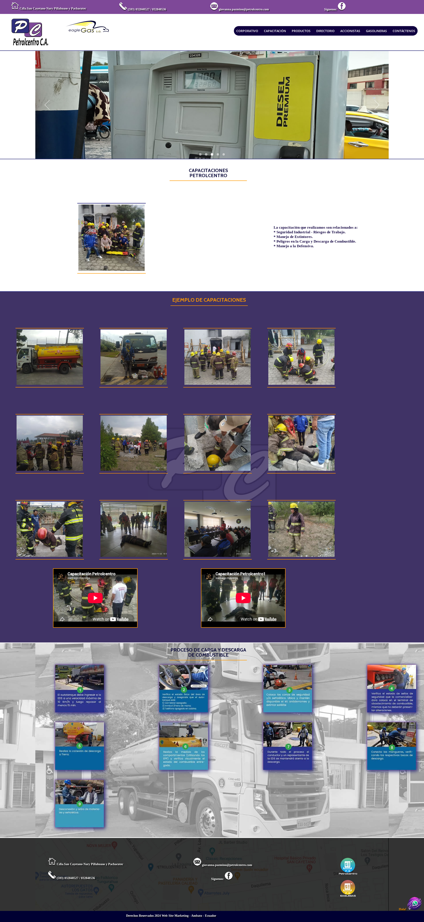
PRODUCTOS (301, 31)
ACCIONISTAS (350, 31)
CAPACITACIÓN (275, 31)
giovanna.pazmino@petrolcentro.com (244, 9)
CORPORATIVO (247, 31)
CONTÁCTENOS (404, 31)
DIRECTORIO (325, 31)
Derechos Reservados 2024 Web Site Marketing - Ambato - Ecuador (171, 915)
